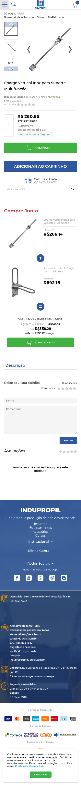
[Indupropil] (40, 4)
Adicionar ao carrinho (40, 166)
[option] (11, 29)
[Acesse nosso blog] (64, 578)
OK (72, 189)
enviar (68, 440)
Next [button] (11, 68)
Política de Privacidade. (30, 766)
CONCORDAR (41, 774)
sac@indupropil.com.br (23, 638)
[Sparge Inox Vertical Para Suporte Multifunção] (11, 29)
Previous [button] (11, 24)
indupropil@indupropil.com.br (27, 659)
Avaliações (10, 104)
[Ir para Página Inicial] (14, 13)
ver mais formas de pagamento (35, 134)
